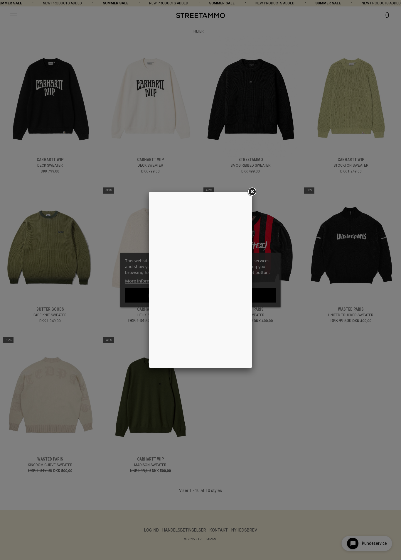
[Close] (252, 192)
